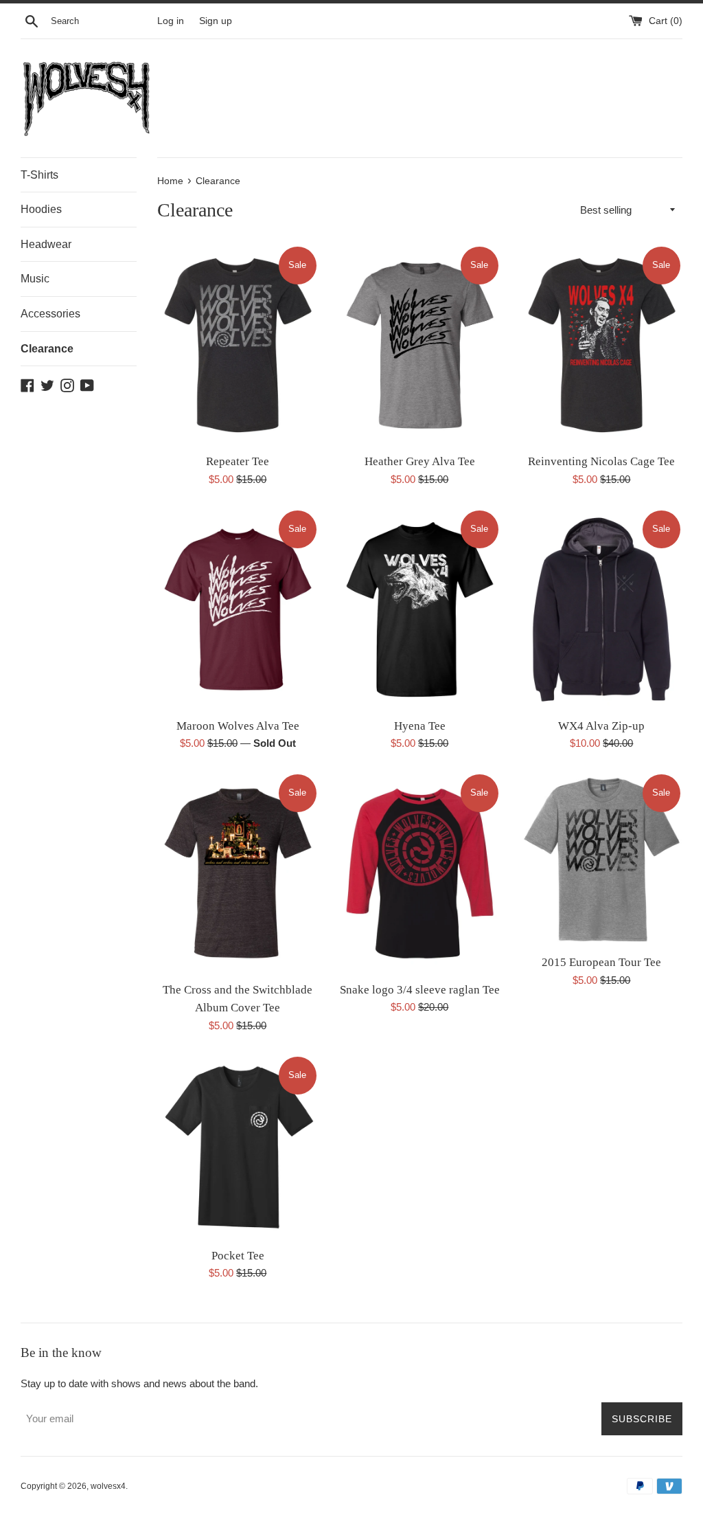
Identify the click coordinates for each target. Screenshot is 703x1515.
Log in (170, 21)
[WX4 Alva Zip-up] (601, 609)
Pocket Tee (237, 1255)
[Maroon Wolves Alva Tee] (238, 609)
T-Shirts (39, 175)
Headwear (46, 244)
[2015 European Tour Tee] (601, 859)
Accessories (50, 313)
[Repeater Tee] (238, 346)
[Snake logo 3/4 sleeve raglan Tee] (419, 873)
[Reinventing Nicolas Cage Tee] (601, 346)
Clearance (47, 349)
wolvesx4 (108, 1486)
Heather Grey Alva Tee (420, 461)
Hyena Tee (420, 725)
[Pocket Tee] (238, 1147)
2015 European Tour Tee (601, 962)
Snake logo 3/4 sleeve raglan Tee (420, 989)
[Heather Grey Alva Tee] (419, 346)
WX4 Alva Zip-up (601, 725)
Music (35, 278)
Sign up (215, 21)
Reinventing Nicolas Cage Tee (601, 461)
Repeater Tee (237, 461)
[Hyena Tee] (419, 609)
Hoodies (41, 209)
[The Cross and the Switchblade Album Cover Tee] (238, 873)
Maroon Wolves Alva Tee (237, 725)
